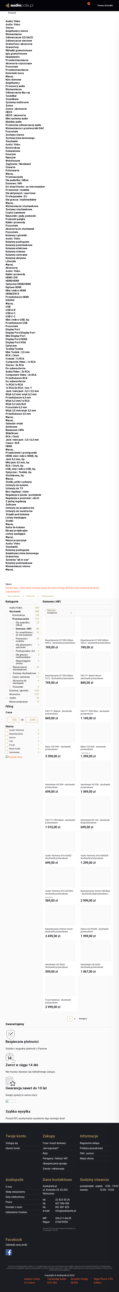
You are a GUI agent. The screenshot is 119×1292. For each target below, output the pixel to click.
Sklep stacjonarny (15, 1191)
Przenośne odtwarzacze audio (23, 125)
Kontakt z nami (14, 1207)
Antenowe (11, 426)
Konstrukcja (13, 147)
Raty (45, 1153)
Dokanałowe (13, 151)
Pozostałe (12, 66)
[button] (88, 5)
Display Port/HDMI (16, 339)
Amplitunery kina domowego (22, 553)
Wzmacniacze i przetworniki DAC (25, 128)
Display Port (13, 329)
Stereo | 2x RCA (15, 365)
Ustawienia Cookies (16, 1212)
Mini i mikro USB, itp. (18, 319)
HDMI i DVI (12, 277)
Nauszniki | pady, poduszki (21, 215)
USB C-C (10, 316)
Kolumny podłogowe (17, 241)
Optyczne (11, 345)
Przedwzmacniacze (17, 60)
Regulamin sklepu (89, 1143)
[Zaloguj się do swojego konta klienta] (79, 5)
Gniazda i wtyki (14, 423)
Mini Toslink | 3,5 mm (18, 352)
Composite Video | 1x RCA (21, 361)
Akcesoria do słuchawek (20, 228)
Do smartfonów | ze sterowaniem (25, 186)
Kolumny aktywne (16, 258)
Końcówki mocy (15, 73)
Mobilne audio (14, 121)
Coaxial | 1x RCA (15, 358)
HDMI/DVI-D (12, 293)
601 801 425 (62, 1207)
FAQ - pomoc (87, 1153)
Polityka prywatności (91, 1148)
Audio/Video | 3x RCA (18, 371)
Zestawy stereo (15, 134)
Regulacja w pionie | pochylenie (23, 494)
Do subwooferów (16, 368)
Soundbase (12, 99)
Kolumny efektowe (16, 248)
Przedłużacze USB (16, 322)
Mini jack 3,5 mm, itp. (18, 462)
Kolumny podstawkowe (19, 245)
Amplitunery (13, 82)
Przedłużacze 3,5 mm (18, 413)
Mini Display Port (15, 335)
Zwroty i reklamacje (53, 1168)
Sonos (9, 105)
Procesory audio (15, 86)
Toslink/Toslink (14, 348)
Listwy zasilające (15, 533)
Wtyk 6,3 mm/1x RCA (18, 400)
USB (8, 306)
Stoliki (9, 520)
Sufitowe (11, 504)
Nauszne (11, 157)
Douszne (11, 154)
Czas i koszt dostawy (54, 1143)
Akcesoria (12, 267)
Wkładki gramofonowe (19, 50)
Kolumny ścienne (15, 251)
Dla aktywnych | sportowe (20, 193)
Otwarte (10, 167)
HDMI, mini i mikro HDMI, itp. (22, 456)
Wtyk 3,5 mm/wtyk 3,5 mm (21, 410)
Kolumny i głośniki (16, 235)
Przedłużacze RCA (16, 378)
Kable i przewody (15, 222)
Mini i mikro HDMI (16, 290)
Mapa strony (87, 1158)
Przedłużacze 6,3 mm (18, 397)
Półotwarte (12, 170)
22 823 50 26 (62, 1199)
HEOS (9, 112)
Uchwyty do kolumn (17, 485)
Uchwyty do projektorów (20, 507)
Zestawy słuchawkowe (19, 209)
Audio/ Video (13, 21)
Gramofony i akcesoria (19, 43)
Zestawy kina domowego (20, 138)
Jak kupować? (51, 1148)
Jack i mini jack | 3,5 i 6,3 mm (22, 439)
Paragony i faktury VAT (55, 1158)
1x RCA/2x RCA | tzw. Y (19, 387)
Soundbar (11, 95)
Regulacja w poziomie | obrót (22, 498)
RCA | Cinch (12, 355)
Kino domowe (13, 79)
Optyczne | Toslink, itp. (19, 472)
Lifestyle (11, 261)
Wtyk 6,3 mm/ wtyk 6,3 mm (21, 394)
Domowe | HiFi (14, 183)
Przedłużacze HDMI (17, 297)
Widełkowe (12, 433)
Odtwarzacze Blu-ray (18, 92)
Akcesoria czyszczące (19, 63)
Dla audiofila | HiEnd (17, 180)
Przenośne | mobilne (17, 189)
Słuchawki (12, 141)
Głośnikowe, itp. (15, 475)
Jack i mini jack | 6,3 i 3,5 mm (22, 391)
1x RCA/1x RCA (14, 384)
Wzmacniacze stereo (18, 566)
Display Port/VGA (16, 342)
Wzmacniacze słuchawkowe (22, 206)
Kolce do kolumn (15, 527)
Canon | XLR (12, 443)
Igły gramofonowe (16, 53)
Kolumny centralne (16, 254)
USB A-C (10, 313)
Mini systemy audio (17, 118)
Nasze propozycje (16, 540)
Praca (9, 1202)
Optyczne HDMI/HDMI (18, 284)
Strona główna (13, 596)
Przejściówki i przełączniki (21, 452)
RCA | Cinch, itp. (15, 465)
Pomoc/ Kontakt (105, 5)
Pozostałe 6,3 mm (16, 407)
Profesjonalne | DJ (16, 196)
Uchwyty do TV (14, 488)
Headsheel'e (13, 56)
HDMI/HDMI (12, 280)
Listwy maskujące (16, 517)
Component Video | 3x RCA (21, 374)
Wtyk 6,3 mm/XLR (16, 404)
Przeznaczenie (14, 177)
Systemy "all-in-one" (17, 559)
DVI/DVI (10, 300)
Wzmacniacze (14, 34)
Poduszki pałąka (15, 219)
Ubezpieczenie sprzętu (55, 1163)
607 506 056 (62, 1203)
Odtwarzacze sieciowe (19, 40)
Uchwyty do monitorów (19, 511)
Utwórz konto (13, 1148)
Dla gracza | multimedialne (21, 199)
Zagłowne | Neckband (18, 164)
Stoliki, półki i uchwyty (19, 481)
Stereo (10, 27)
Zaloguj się (12, 1143)
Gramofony (12, 47)
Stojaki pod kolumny (17, 514)
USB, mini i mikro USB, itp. (21, 468)
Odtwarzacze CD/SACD (19, 37)
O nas (9, 1186)
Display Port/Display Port (20, 332)
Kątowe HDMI (13, 287)
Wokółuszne (13, 160)
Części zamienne (15, 212)
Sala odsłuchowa (15, 1196)
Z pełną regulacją (16, 501)
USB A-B (10, 310)
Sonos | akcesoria (16, 108)
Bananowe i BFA (15, 430)
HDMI (9, 446)
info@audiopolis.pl (65, 1210)
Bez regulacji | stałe (17, 491)
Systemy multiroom (17, 102)
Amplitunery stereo (17, 31)
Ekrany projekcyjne (17, 530)
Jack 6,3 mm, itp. (15, 459)
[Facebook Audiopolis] (18, 1252)
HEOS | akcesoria (16, 115)
